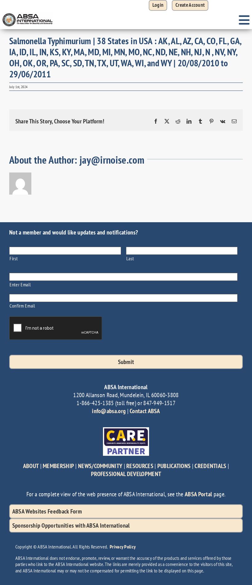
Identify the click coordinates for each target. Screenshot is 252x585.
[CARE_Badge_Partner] (126, 430)
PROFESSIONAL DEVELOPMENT (126, 474)
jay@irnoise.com (112, 159)
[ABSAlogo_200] (27, 14)
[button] (190, 5)
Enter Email (20, 284)
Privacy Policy (123, 547)
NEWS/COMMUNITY (100, 466)
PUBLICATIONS (174, 466)
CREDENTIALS (210, 466)
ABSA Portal (198, 494)
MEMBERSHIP (58, 466)
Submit (126, 362)
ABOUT (31, 466)
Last (130, 258)
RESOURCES (139, 466)
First (14, 258)
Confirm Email (22, 305)
